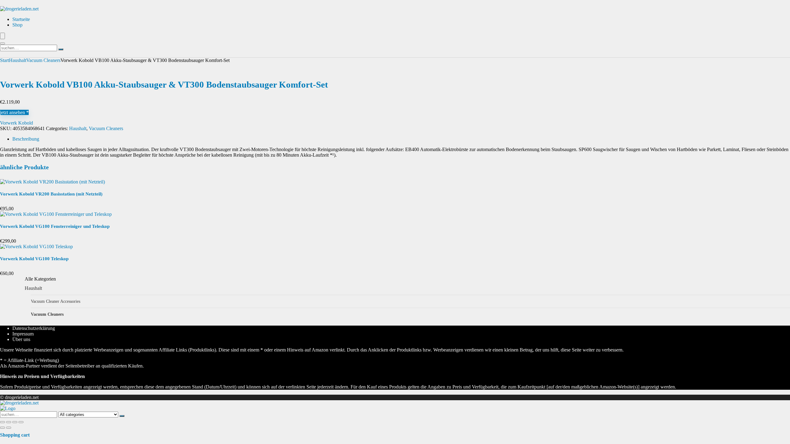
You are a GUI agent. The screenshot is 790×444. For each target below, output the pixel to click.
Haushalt (17, 60)
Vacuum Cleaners (43, 60)
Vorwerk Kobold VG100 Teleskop (34, 258)
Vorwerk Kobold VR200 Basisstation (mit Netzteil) (51, 193)
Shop (17, 24)
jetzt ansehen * (14, 112)
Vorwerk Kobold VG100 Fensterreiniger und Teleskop (55, 226)
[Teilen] (14, 422)
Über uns (21, 339)
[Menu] (2, 36)
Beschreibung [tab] (25, 139)
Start (4, 60)
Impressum (23, 333)
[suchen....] (60, 49)
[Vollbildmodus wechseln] (8, 422)
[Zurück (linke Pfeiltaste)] (2, 428)
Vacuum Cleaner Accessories (55, 301)
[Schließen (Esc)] (21, 422)
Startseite (21, 19)
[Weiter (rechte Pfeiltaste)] (8, 428)
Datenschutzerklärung (33, 328)
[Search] (2, 43)
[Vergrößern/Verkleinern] (2, 422)
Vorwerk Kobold (16, 122)
